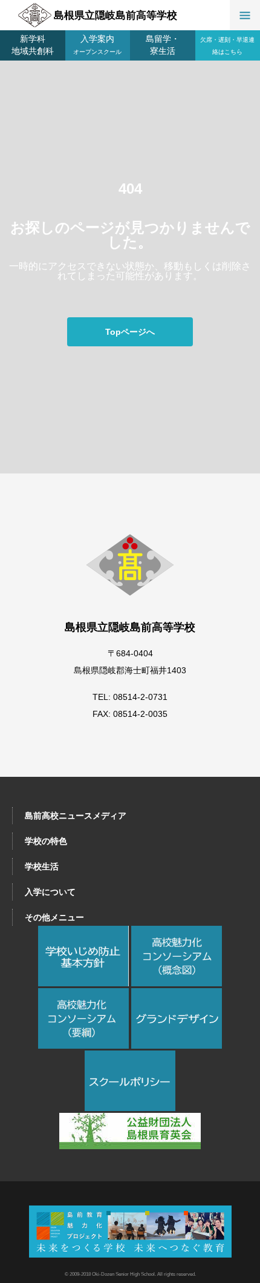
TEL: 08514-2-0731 (130, 697)
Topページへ (130, 332)
